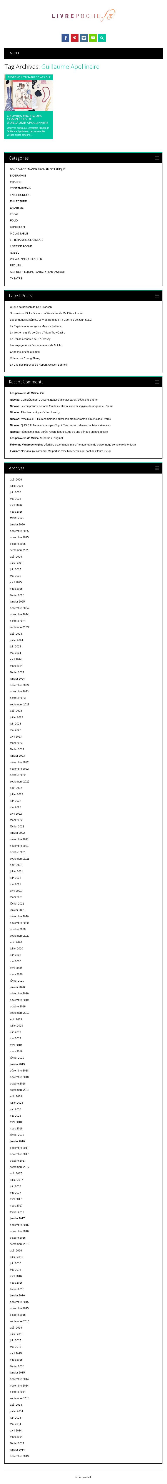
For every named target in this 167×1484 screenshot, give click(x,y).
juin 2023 (15, 723)
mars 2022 (16, 820)
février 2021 (17, 903)
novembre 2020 (19, 922)
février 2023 (17, 749)
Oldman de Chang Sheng (25, 358)
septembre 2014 (19, 1398)
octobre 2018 (18, 1083)
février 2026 (17, 518)
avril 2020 (16, 967)
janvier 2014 (17, 1449)
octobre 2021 (18, 852)
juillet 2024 (16, 640)
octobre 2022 (18, 775)
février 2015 (17, 1366)
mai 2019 (15, 1038)
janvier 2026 (17, 524)
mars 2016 (16, 1282)
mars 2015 (16, 1359)
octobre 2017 (18, 1160)
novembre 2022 (19, 768)
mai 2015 (15, 1347)
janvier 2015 (17, 1372)
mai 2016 (15, 1269)
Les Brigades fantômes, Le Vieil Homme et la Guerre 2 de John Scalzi (51, 319)
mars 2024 (16, 665)
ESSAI (14, 214)
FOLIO (14, 220)
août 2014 (16, 1404)
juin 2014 (15, 1417)
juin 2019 (15, 1032)
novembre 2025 (19, 537)
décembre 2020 (19, 916)
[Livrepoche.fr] (83, 26)
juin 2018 (15, 1109)
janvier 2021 (17, 910)
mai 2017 (15, 1192)
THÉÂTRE (16, 278)
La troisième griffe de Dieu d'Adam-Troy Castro (37, 332)
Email (93, 38)
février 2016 (17, 1289)
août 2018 (16, 1096)
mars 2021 (16, 897)
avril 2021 (16, 890)
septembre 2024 (19, 627)
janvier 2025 (17, 601)
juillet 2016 (16, 1257)
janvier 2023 (17, 755)
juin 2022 (15, 800)
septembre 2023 (19, 704)
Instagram (84, 38)
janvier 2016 (17, 1295)
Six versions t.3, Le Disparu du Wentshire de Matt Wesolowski (46, 313)
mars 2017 (16, 1205)
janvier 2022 (17, 832)
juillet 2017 (16, 1180)
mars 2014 (16, 1436)
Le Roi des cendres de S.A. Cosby (30, 339)
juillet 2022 (16, 794)
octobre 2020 (18, 929)
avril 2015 (16, 1353)
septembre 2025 (19, 550)
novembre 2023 (19, 691)
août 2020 (16, 942)
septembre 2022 (19, 781)
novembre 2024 (19, 614)
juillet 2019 (16, 1025)
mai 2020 (15, 961)
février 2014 (17, 1443)
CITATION (16, 182)
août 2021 (16, 865)
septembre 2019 (19, 1012)
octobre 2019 (18, 1006)
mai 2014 (15, 1424)
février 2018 (17, 1134)
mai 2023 (15, 730)
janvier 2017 (17, 1218)
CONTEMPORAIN (20, 188)
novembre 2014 (19, 1385)
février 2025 (17, 595)
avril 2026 (16, 505)
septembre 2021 (19, 858)
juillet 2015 (16, 1334)
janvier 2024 (17, 678)
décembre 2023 (19, 685)
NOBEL (14, 252)
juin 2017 (15, 1186)
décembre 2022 (19, 762)
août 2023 (16, 710)
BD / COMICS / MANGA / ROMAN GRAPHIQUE (37, 169)
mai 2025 (15, 576)
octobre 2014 (18, 1391)
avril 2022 (16, 813)
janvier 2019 (17, 1064)
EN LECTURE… (19, 201)
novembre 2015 (19, 1308)
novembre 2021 (19, 845)
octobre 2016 (18, 1237)
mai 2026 (15, 498)
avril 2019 (16, 1045)
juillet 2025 (16, 563)
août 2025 (16, 556)
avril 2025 (16, 582)
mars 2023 (16, 742)
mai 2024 (15, 653)
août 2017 (16, 1173)
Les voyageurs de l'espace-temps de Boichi (35, 345)
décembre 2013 (19, 1456)
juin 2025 (15, 569)
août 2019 (16, 1019)
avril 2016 (16, 1276)
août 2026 (16, 479)
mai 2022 (15, 807)
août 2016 (16, 1250)
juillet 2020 (16, 948)
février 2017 (17, 1212)
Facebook (65, 38)
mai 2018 (15, 1115)
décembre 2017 (19, 1147)
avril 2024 (16, 659)
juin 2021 (15, 878)
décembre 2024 (19, 608)
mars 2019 (16, 1051)
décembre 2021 (19, 839)
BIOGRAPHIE (18, 175)
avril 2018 (16, 1122)
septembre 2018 (19, 1089)
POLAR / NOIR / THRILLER (26, 259)
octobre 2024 (18, 620)
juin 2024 (15, 646)
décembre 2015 (19, 1302)
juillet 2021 (16, 871)
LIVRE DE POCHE (21, 246)
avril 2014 (16, 1430)
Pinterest (74, 38)
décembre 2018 (19, 1070)
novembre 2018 (19, 1077)
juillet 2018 (16, 1102)
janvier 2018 (17, 1141)
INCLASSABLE (19, 233)
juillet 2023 (16, 717)
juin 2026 (15, 492)
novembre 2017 (19, 1154)
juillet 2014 (16, 1411)
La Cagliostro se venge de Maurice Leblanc (36, 326)
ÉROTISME (14, 77)
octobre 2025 (18, 543)
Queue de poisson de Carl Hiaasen (31, 307)
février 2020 (17, 980)
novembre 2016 (19, 1231)
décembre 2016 (19, 1224)
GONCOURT (17, 227)
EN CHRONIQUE (20, 194)
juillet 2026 (16, 485)
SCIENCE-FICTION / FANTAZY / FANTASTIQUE (38, 272)
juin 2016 (15, 1263)
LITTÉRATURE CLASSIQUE (35, 77)
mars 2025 (16, 588)
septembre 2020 (19, 935)
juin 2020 (15, 955)
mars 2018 (16, 1128)
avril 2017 (16, 1199)
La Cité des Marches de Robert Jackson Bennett (38, 364)
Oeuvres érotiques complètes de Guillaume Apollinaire (27, 119)
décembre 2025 (19, 531)
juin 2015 (15, 1340)
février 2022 (17, 826)
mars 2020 (16, 974)
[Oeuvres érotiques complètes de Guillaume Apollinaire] (28, 110)
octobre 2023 (18, 698)
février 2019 (17, 1057)
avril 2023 (16, 736)
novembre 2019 (19, 1000)
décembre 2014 (19, 1379)
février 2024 (17, 672)
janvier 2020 (17, 987)
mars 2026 (16, 511)
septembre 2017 (19, 1167)
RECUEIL (16, 265)
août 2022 (16, 787)
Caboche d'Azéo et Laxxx (25, 351)
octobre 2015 (18, 1314)
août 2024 (16, 633)
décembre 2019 (19, 993)
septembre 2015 (19, 1321)
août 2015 (16, 1327)
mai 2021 (15, 884)
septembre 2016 (19, 1244)
